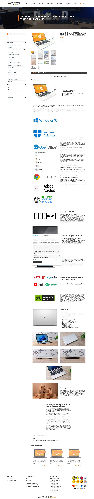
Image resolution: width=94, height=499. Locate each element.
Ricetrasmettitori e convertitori (14, 54)
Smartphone (10, 99)
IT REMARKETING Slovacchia (54, 489)
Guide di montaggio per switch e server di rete (15, 65)
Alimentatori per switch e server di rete (14, 45)
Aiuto (27, 478)
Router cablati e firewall (12, 72)
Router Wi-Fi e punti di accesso (13, 74)
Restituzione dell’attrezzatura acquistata (32, 486)
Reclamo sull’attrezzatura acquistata (32, 484)
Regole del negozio (10, 481)
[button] (26, 3)
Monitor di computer (59, 3)
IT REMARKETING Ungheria (54, 492)
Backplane (10, 47)
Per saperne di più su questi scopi (57, 259)
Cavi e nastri (11, 52)
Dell (8, 39)
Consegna (27, 481)
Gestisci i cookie (9, 478)
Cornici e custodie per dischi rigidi (14, 62)
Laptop (33, 3)
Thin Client (10, 81)
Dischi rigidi (10, 59)
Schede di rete (10, 77)
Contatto (75, 3)
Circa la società (28, 480)
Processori (10, 70)
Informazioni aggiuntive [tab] (41, 72)
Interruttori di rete (11, 67)
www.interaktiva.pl (53, 497)
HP (8, 89)
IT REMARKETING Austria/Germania (56, 478)
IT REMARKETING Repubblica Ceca (55, 486)
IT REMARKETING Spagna (54, 490)
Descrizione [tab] (34, 72)
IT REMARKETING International (55, 480)
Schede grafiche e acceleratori (13, 79)
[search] (83, 3)
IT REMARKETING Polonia (54, 484)
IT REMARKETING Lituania (54, 483)
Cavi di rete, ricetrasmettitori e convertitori (15, 49)
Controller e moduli (11, 57)
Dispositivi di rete (68, 3)
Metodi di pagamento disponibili (31, 483)
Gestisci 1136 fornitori (35, 259)
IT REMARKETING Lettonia (54, 481)
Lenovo (9, 91)
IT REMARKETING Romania (54, 487)
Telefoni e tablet (50, 3)
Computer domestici (41, 3)
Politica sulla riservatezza (11, 480)
